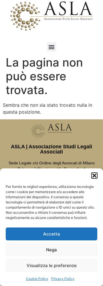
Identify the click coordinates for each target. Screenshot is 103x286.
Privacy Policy (62, 279)
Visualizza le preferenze (52, 265)
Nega (51, 249)
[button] (94, 175)
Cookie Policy (37, 279)
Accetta (51, 234)
